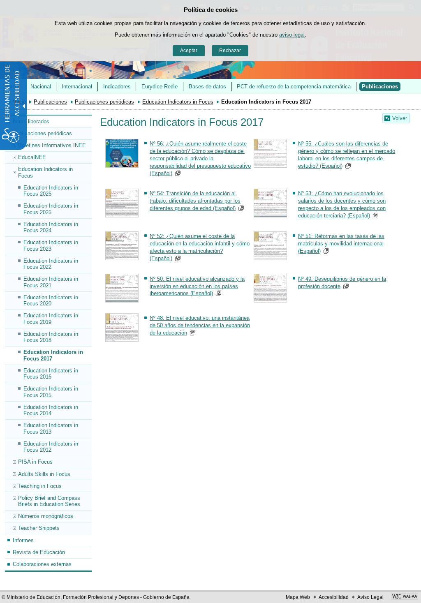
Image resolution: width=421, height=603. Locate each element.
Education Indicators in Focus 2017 (53, 355)
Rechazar (230, 50)
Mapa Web (298, 597)
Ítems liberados (31, 121)
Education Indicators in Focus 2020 (50, 300)
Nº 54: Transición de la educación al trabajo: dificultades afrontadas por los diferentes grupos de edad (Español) (195, 200)
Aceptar (188, 50)
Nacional (40, 86)
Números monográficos (45, 516)
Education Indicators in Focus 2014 (50, 410)
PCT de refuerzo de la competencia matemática (294, 86)
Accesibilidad (334, 597)
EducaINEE (32, 157)
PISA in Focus (35, 462)
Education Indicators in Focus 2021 (50, 282)
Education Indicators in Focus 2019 (50, 318)
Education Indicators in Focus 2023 (50, 245)
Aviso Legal (370, 597)
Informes (23, 540)
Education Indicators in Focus (177, 102)
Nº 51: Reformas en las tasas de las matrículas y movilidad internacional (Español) (341, 243)
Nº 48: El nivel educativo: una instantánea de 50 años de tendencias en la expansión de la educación (200, 325)
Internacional (77, 86)
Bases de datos (207, 86)
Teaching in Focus (40, 486)
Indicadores (117, 86)
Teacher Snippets (39, 528)
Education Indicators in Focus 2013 (50, 428)
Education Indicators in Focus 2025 (50, 209)
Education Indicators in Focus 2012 (50, 447)
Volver (399, 118)
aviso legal (292, 35)
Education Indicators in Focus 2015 (50, 392)
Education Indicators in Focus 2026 (50, 191)
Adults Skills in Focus (44, 474)
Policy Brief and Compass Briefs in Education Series (49, 501)
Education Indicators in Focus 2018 (50, 337)
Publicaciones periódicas (104, 102)
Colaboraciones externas (42, 564)
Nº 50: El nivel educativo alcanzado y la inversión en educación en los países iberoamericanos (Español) (197, 286)
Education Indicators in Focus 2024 (50, 227)
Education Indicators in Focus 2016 (50, 373)
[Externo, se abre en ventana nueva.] (404, 597)
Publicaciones (380, 86)
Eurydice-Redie (159, 86)
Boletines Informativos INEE (52, 145)
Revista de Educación (39, 552)
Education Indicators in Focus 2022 (50, 264)
